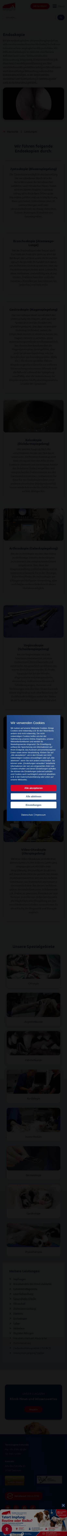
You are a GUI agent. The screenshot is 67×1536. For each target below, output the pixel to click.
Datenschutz (27, 815)
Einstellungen (33, 805)
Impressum (40, 815)
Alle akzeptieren (33, 788)
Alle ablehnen (33, 796)
